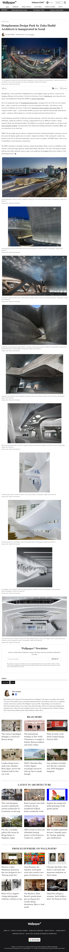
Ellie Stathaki (11, 34)
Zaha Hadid (5, 682)
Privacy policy (49, 930)
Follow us (56, 88)
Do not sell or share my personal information (41, 933)
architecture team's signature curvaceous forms (46, 108)
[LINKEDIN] (16, 694)
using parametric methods (9, 126)
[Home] (7, 7)
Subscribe (58, 2)
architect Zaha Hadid (37, 99)
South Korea (48, 96)
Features (32, 34)
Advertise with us (18, 933)
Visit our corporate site (52, 946)
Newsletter (64, 88)
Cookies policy (60, 930)
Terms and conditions (36, 930)
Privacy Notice (51, 663)
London (45, 151)
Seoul (40, 93)
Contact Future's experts (19, 930)
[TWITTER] (13, 694)
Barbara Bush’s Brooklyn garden (19, 10)
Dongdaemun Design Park (29, 103)
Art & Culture (38, 7)
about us (7, 930)
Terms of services (26, 663)
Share (5, 88)
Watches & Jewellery (50, 7)
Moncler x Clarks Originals (56, 10)
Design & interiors (26, 7)
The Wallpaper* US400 (38, 10)
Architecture (15, 7)
